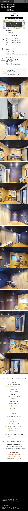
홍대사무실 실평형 (11, 4)
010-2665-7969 (12, 71)
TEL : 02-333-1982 (6, 501)
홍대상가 (9, 7)
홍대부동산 (3, 4)
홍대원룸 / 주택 (10, 9)
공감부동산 (3, 6)
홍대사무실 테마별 (11, 6)
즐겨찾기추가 (3, 7)
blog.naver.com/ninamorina (13, 74)
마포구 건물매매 (10, 10)
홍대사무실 (4, 1)
